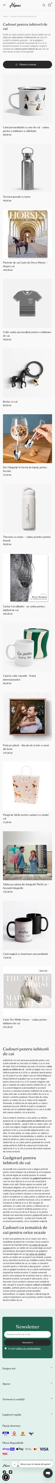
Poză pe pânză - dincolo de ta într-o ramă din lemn (26, 747)
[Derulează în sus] (51, 1479)
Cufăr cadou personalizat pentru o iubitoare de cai (27, 333)
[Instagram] (11, 1472)
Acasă (5, 16)
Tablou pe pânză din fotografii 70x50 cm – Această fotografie (26, 886)
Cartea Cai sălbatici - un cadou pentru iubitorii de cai (24, 608)
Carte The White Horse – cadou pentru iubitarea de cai (25, 1021)
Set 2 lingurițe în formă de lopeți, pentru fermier (25, 469)
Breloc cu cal (10, 401)
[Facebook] (4, 1472)
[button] (4, 5)
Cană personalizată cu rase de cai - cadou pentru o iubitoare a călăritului (26, 129)
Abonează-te (27, 1342)
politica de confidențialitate (28, 1348)
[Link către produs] (27, 107)
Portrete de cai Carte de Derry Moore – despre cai (25, 264)
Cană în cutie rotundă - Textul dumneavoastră (19, 677)
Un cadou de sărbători (36, 1254)
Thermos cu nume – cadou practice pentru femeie (27, 538)
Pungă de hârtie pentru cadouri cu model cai (26, 816)
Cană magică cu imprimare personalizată (25, 953)
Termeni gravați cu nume (17, 196)
